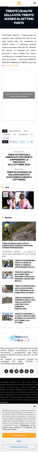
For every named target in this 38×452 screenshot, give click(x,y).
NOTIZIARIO (7, 134)
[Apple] (32, 371)
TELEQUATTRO (23, 134)
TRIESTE (6, 138)
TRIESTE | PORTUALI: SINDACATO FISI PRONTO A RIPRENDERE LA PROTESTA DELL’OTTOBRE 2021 (19, 158)
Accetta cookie (19, 435)
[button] (35, 406)
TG (32, 134)
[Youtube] (16, 371)
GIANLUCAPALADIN (15, 131)
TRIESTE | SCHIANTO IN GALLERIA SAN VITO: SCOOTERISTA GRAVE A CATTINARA (19, 175)
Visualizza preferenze (19, 447)
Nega (19, 441)
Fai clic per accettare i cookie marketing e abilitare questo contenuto (19, 95)
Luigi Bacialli (4, 402)
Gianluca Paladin (10, 66)
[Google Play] (27, 371)
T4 (15, 134)
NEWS (26, 131)
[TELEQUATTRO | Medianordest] (19, 1)
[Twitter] (11, 371)
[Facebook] (6, 371)
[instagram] (22, 371)
